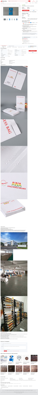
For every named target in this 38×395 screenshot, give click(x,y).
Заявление (8, 390)
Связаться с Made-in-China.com (22, 390)
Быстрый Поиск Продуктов (28, 390)
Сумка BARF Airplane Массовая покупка (4, 387)
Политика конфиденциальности (17, 390)
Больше (1, 388)
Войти (36, 1)
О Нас (5, 390)
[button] (25, 47)
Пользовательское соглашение (11, 390)
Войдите (23, 43)
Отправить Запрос (26, 10)
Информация (32, 390)
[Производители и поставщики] (4, 1)
